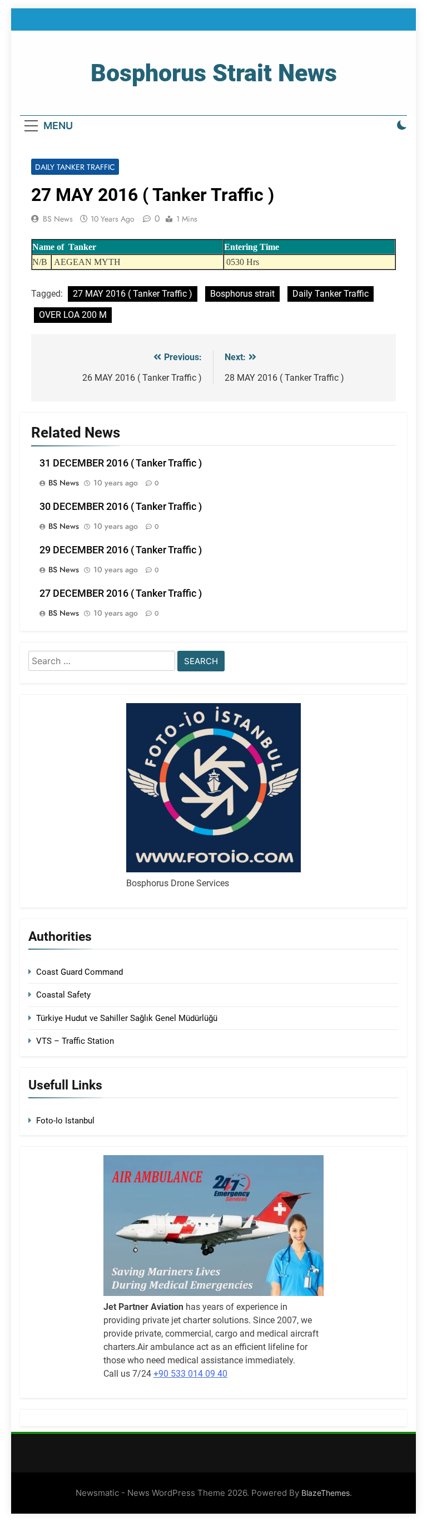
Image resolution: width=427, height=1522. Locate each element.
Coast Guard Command (79, 972)
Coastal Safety (63, 995)
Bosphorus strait (242, 293)
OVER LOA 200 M (73, 315)
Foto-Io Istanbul (65, 1121)
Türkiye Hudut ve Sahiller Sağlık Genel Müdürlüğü (126, 1018)
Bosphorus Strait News (214, 73)
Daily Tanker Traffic (75, 167)
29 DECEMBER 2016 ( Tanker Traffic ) (120, 550)
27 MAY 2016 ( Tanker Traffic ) (132, 293)
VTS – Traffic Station (75, 1041)
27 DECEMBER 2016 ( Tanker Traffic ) (120, 593)
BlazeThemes (325, 1493)
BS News (58, 218)
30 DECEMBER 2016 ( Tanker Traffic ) (120, 506)
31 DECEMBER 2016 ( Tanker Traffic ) (120, 463)
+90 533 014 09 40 (190, 1373)
